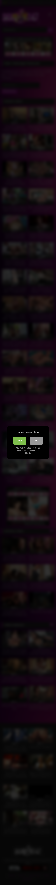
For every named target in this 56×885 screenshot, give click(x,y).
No (36, 440)
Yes (19, 440)
